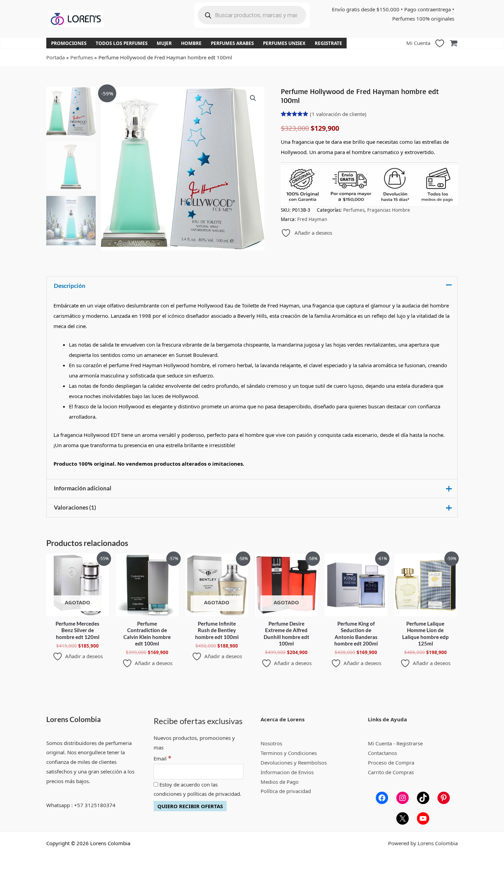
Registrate (328, 43)
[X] (402, 818)
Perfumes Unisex (284, 43)
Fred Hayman (312, 219)
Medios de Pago (280, 781)
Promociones (68, 43)
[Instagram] (402, 798)
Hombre (191, 43)
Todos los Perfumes (121, 43)
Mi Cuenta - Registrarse (395, 743)
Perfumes (81, 57)
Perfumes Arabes (232, 43)
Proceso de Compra (391, 762)
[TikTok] (423, 798)
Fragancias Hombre (388, 210)
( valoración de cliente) (338, 113)
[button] (253, 98)
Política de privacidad (286, 791)
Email (162, 758)
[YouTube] (423, 818)
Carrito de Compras (391, 772)
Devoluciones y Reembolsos (294, 762)
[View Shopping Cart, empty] (453, 43)
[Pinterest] (443, 798)
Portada (55, 57)
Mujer (164, 43)
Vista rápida (78, 610)
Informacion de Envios (287, 772)
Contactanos (382, 752)
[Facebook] (382, 798)
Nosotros (271, 743)
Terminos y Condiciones (289, 752)
